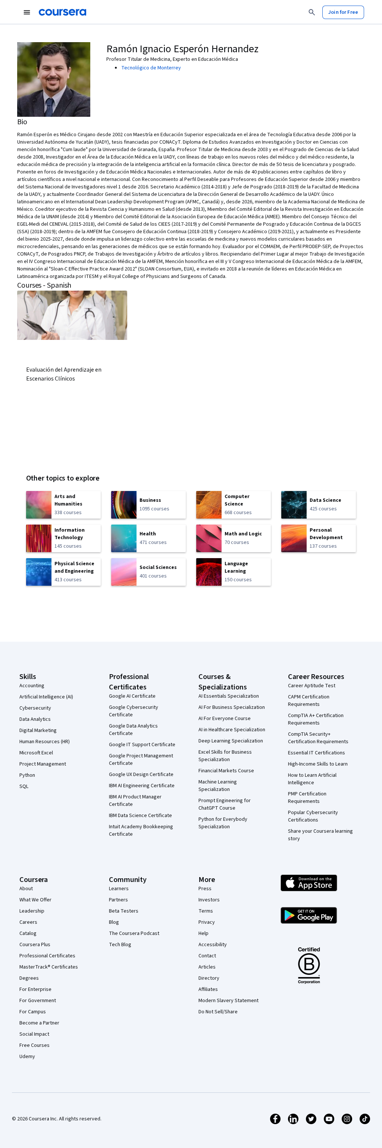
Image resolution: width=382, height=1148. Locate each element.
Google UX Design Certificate (141, 774)
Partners (118, 900)
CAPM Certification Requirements (308, 700)
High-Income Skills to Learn (318, 764)
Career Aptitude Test (311, 685)
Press (205, 888)
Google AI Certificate (132, 696)
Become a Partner (39, 1023)
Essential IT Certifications (316, 753)
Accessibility (212, 944)
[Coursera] (62, 12)
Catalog (28, 933)
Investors (209, 900)
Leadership (31, 911)
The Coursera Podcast (134, 933)
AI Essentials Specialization (228, 696)
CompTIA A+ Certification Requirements (316, 719)
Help (203, 933)
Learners (119, 888)
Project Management (42, 764)
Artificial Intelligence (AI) (46, 697)
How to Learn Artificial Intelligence (312, 779)
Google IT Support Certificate (142, 744)
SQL (23, 786)
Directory (208, 978)
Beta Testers (123, 911)
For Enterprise (35, 989)
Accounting (31, 685)
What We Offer (35, 900)
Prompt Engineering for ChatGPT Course (224, 804)
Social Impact (34, 1034)
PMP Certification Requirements (307, 797)
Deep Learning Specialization (230, 741)
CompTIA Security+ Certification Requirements (318, 738)
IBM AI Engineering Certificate (142, 785)
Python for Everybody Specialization (222, 823)
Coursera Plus (34, 944)
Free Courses (34, 1045)
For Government (37, 1000)
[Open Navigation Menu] (27, 12)
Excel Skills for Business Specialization (225, 755)
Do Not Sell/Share (218, 1012)
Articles (207, 967)
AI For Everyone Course (224, 718)
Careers (28, 922)
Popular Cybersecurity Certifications (313, 816)
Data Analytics (35, 719)
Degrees (29, 978)
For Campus (32, 1012)
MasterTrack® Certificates (48, 967)
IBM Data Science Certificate (140, 815)
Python (27, 775)
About (26, 888)
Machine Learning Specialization (217, 785)
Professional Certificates (47, 956)
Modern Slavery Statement (228, 1000)
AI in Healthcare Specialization (231, 729)
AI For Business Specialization (231, 707)
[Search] (312, 12)
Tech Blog (120, 944)
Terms (205, 911)
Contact (207, 956)
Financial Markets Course (226, 771)
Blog (114, 922)
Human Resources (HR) (44, 741)
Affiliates (208, 989)
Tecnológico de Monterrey (151, 68)
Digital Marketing (38, 730)
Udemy (27, 1056)
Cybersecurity (35, 708)
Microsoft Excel (36, 753)
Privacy (206, 922)
